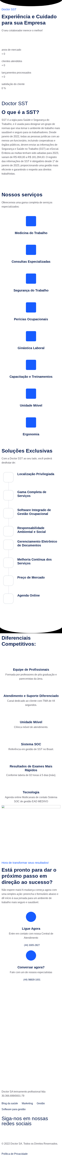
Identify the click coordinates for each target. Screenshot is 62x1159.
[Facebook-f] (6, 1133)
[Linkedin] (23, 1133)
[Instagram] (14, 1133)
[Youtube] (31, 1133)
